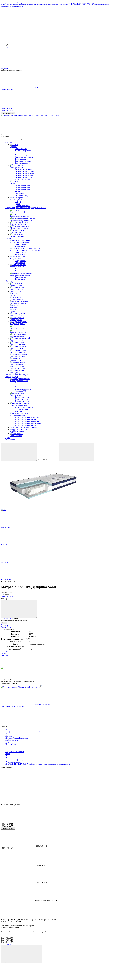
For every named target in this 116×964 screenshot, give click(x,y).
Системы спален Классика (24, 173)
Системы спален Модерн (24, 169)
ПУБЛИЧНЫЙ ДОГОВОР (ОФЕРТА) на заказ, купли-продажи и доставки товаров (37, 764)
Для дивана (18, 271)
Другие (17, 191)
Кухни (7, 438)
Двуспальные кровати (22, 155)
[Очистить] (76, 452)
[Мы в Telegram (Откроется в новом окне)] (18, 41)
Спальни (8, 143)
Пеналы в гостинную (22, 387)
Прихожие (18, 411)
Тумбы (17, 204)
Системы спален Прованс (24, 171)
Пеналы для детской (22, 401)
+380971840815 (7, 89)
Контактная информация (42, 4)
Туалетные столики (22, 206)
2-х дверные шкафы (22, 185)
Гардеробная (19, 193)
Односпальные (20, 244)
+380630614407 (7, 111)
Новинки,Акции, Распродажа (16, 375)
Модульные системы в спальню (26, 425)
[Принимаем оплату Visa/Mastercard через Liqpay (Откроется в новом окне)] (20, 687)
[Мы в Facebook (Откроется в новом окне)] (18, 23)
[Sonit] (3, 510)
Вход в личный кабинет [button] (14, 752)
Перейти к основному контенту (13, 2)
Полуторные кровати (22, 161)
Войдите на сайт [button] (7, 619)
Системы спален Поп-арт (24, 177)
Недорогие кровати (22, 163)
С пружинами (19, 263)
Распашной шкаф (21, 196)
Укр (6, 47)
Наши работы (10, 440)
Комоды (17, 202)
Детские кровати (21, 159)
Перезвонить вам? (8, 113)
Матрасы (8, 238)
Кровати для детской (22, 397)
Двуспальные (19, 246)
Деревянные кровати (22, 151)
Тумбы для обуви (21, 409)
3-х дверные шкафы (22, 187)
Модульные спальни (22, 179)
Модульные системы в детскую (26, 417)
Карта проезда (6, 944)
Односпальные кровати (23, 157)
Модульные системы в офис (25, 419)
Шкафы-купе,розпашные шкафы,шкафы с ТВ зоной (25, 208)
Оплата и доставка (12, 4)
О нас (3, 4)
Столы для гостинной (22, 389)
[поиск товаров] (19, 452)
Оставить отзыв (7, 597)
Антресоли (18, 385)
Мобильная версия (42, 704)
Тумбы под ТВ (20, 391)
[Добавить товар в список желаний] (19, 609)
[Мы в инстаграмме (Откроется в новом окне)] (86, 23)
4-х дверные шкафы (22, 189)
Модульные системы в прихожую (27, 421)
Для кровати (19, 269)
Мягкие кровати (20, 149)
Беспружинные (20, 261)
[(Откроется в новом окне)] (41, 687)
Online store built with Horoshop (12, 706)
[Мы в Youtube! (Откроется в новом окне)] (52, 23)
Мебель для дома (11, 377)
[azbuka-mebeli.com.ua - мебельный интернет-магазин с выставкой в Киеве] (6, 677)
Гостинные (18, 383)
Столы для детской (21, 399)
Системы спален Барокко (24, 175)
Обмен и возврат (26, 4)
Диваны (8, 281)
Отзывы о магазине (59, 4)
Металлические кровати (23, 153)
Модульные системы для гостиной (27, 423)
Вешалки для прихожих (23, 407)
